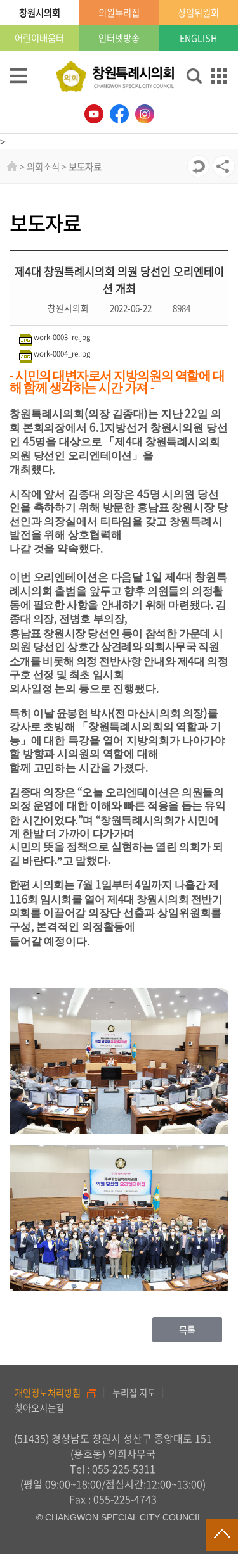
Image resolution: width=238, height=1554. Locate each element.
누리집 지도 (133, 1392)
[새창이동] (93, 113)
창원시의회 (39, 13)
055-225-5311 (123, 1468)
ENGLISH (198, 38)
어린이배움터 (39, 38)
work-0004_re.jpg (62, 353)
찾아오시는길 (39, 1408)
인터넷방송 (119, 38)
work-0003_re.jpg (62, 337)
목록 (187, 1330)
